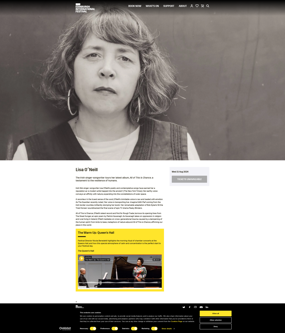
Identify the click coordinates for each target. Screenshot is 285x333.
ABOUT (183, 6)
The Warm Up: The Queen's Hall (91, 288)
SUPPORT (168, 6)
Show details (167, 329)
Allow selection (216, 320)
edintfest (80, 288)
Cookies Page (176, 321)
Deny (216, 326)
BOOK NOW (134, 6)
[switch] (115, 328)
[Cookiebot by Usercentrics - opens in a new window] (65, 328)
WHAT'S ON (152, 6)
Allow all (215, 313)
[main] (142, 150)
